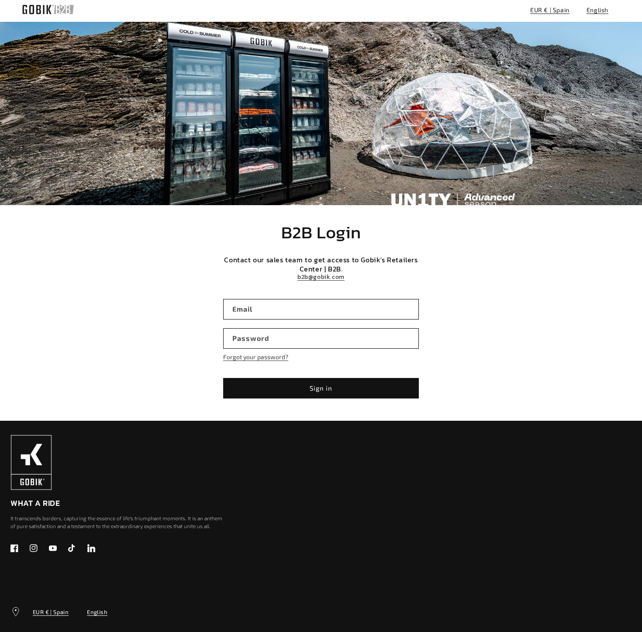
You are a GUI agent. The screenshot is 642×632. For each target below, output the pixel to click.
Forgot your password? (255, 357)
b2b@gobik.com (321, 277)
